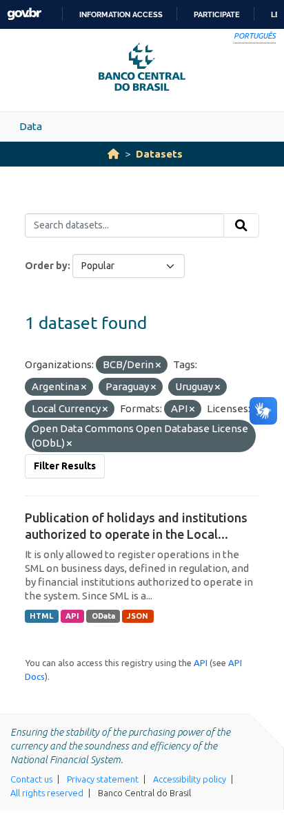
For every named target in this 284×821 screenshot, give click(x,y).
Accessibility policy (189, 779)
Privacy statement (103, 779)
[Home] (113, 154)
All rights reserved (46, 793)
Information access (121, 14)
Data (30, 126)
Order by (46, 265)
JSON (137, 616)
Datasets (159, 154)
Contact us (31, 779)
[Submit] (241, 225)
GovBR (24, 14)
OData (103, 616)
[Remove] (158, 365)
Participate (217, 14)
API (72, 616)
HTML (41, 616)
